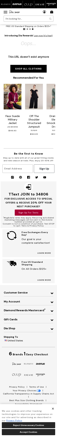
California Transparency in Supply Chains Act (28, 393)
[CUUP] (16, 374)
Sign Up (44, 168)
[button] (44, 11)
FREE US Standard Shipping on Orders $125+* (28, 26)
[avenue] (40, 363)
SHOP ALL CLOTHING (28, 68)
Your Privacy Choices (24, 390)
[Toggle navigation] (5, 12)
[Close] (53, 408)
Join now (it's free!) (43, 35)
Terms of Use (37, 387)
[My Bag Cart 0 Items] (52, 11)
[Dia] (16, 363)
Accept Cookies (28, 432)
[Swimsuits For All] (40, 374)
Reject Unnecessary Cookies (28, 425)
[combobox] (28, 19)
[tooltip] (5, 4)
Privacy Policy (17, 387)
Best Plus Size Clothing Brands (27, 400)
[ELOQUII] (28, 363)
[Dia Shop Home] (14, 12)
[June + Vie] (28, 374)
